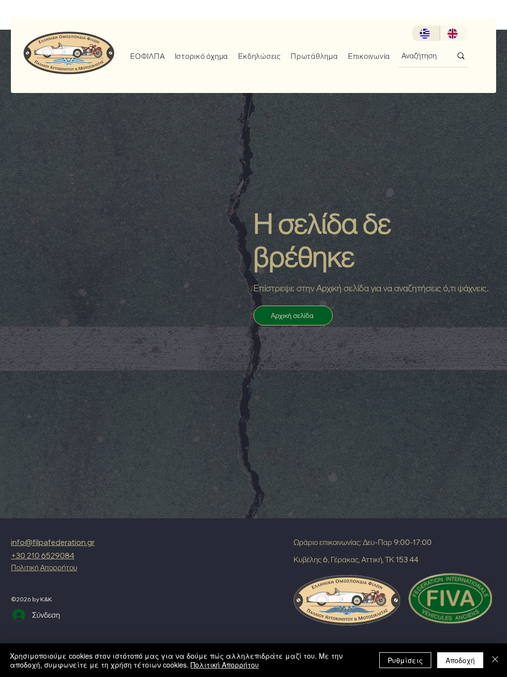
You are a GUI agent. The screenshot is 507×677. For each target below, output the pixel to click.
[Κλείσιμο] (495, 660)
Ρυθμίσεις (405, 660)
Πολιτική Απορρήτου (225, 665)
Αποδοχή (460, 660)
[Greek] (426, 33)
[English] (453, 33)
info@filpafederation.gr (53, 542)
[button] (144, 56)
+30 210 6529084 (42, 555)
